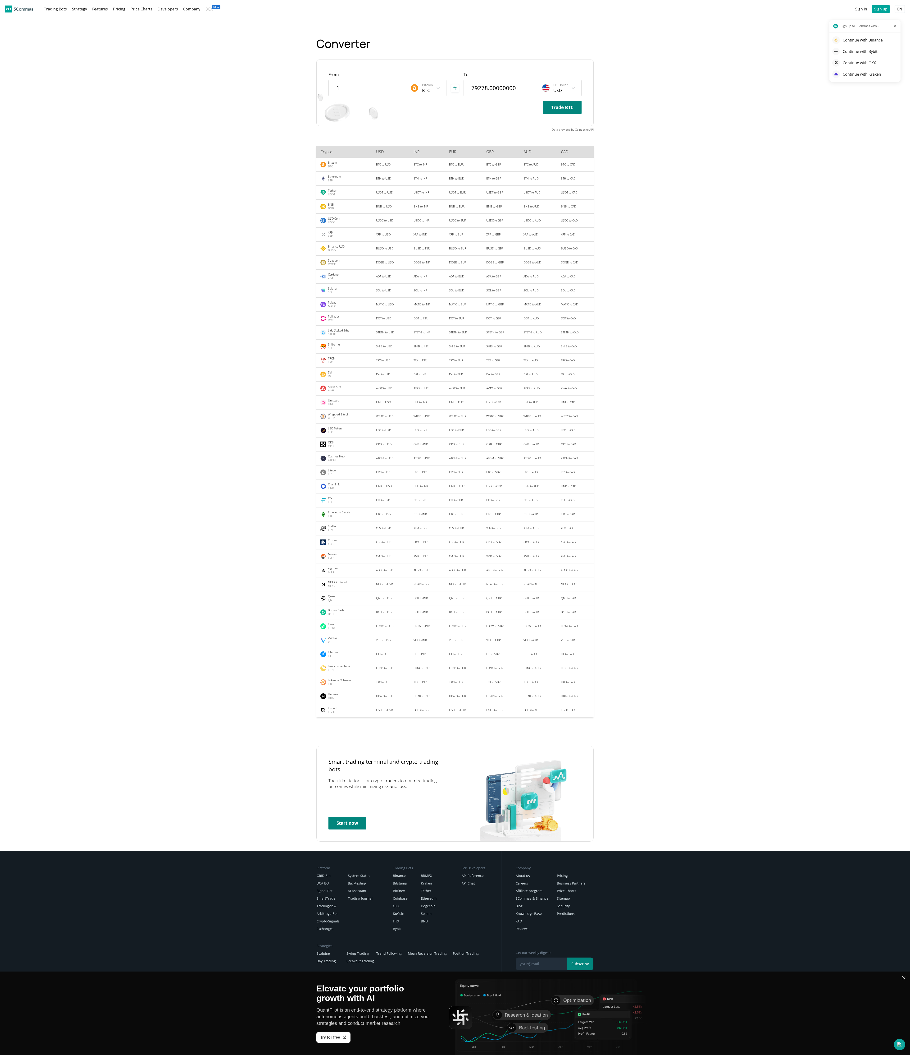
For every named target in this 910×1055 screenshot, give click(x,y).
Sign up (880, 9)
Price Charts (566, 891)
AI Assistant (357, 891)
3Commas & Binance (532, 898)
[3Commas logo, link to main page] (19, 9)
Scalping (323, 953)
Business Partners (571, 883)
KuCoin (398, 913)
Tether (426, 891)
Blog (519, 906)
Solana (426, 913)
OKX (396, 906)
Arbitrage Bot (327, 913)
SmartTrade (326, 898)
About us (523, 875)
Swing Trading (357, 953)
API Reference (473, 875)
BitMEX (426, 875)
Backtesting (357, 883)
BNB (424, 921)
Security (563, 906)
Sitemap (563, 898)
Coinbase (400, 898)
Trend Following (389, 953)
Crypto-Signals (328, 921)
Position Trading (466, 953)
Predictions (566, 913)
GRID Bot (324, 875)
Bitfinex (399, 891)
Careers (522, 883)
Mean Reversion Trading (427, 953)
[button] (899, 1044)
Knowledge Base (529, 913)
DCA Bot (323, 883)
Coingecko (582, 130)
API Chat (468, 883)
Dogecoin (428, 906)
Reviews (522, 928)
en (899, 9)
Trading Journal (360, 898)
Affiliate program (529, 891)
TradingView (326, 906)
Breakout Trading (360, 961)
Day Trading (326, 961)
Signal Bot (324, 891)
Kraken (426, 883)
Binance (399, 875)
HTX (396, 921)
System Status (359, 875)
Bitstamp (400, 883)
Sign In (861, 9)
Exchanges (325, 928)
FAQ (519, 921)
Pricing (562, 875)
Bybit (397, 928)
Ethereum (429, 898)
